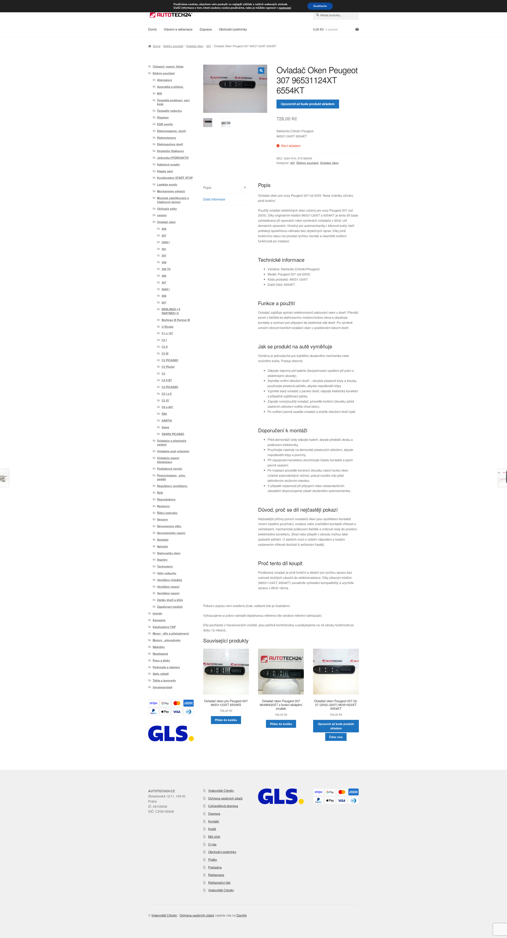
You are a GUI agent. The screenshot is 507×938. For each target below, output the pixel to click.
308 (164, 262)
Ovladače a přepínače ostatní (171, 443)
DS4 (164, 414)
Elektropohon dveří (170, 144)
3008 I (166, 242)
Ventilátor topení (168, 587)
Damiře (241, 915)
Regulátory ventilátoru (172, 486)
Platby (212, 859)
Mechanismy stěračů (171, 191)
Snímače (163, 540)
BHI (159, 93)
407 (164, 282)
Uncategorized (162, 687)
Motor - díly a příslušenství (171, 633)
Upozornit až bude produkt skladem (308, 104)
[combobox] (336, 15)
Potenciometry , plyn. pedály (171, 477)
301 (164, 249)
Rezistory (163, 506)
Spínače (162, 546)
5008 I (166, 289)
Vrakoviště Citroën (221, 790)
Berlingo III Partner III (176, 320)
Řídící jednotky (167, 513)
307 (208, 46)
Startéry (162, 560)
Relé (160, 493)
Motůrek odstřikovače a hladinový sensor (173, 200)
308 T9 (166, 269)
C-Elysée (167, 327)
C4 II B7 (167, 380)
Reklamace (216, 875)
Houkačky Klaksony (170, 151)
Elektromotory (166, 138)
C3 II (165, 347)
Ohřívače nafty (167, 209)
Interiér (157, 613)
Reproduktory (166, 499)
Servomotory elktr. (169, 526)
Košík (212, 829)
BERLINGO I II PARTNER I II (171, 311)
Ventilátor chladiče (169, 580)
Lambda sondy (167, 184)
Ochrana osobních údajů (225, 798)
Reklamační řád (219, 882)
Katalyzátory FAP (164, 627)
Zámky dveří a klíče (170, 600)
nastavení (285, 8)
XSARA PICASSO (173, 434)
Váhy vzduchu (166, 573)
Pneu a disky (161, 660)
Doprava (206, 29)
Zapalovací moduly (170, 607)
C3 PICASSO (170, 360)
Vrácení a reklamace (178, 29)
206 (164, 229)
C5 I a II (167, 394)
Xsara (165, 427)
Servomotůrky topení (171, 533)
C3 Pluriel (168, 367)
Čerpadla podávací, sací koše (173, 102)
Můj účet (214, 836)
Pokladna (215, 867)
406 (164, 276)
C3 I (164, 340)
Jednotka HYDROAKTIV (173, 158)
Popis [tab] (207, 187)
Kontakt (213, 821)
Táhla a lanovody (164, 680)
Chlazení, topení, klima (168, 66)
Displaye (163, 117)
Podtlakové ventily (169, 469)
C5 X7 (165, 400)
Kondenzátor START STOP (175, 178)
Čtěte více (336, 737)
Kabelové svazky (168, 164)
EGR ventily (165, 124)
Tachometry (165, 566)
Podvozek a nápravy (166, 667)
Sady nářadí (161, 674)
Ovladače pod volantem (173, 451)
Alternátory (164, 80)
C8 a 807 (167, 407)
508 (164, 296)
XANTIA (167, 420)
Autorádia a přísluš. (170, 87)
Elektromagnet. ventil (171, 131)
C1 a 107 (167, 333)
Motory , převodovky (167, 640)
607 (164, 302)
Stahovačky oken (168, 553)
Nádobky (159, 647)
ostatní (162, 215)
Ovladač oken (194, 46)
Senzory (162, 519)
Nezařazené (160, 654)
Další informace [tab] (214, 199)
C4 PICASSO (170, 387)
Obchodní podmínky (233, 29)
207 (164, 235)
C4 (163, 373)
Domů (152, 29)
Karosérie (159, 620)
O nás (212, 844)
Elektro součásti (173, 46)
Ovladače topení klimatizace (168, 460)
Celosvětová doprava (223, 806)
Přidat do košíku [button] (226, 720)
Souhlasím (320, 6)
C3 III (165, 353)
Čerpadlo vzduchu (169, 111)
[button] (261, 70)
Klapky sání (165, 171)
